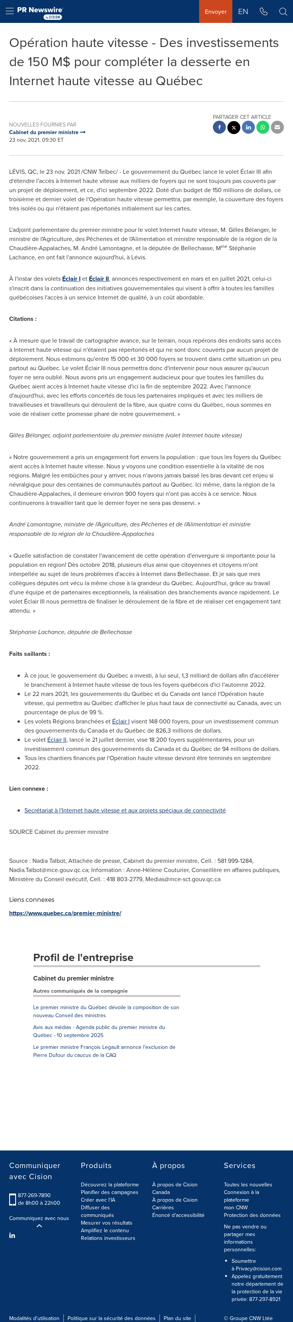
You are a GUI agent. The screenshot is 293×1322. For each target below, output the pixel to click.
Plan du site (177, 1318)
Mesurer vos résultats (106, 1223)
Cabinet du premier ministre (73, 978)
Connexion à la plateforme (241, 1196)
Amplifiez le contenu (105, 1230)
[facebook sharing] (219, 128)
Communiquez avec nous (39, 1218)
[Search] (283, 11)
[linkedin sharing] (248, 128)
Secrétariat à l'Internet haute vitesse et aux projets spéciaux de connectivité (125, 810)
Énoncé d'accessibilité (178, 1215)
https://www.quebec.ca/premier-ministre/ (65, 913)
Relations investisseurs (108, 1238)
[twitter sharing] (233, 128)
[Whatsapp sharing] (262, 128)
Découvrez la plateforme (110, 1184)
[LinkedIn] (13, 1235)
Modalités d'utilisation (34, 1318)
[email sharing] (277, 128)
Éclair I (71, 278)
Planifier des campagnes (109, 1192)
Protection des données (252, 1215)
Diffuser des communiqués (97, 1211)
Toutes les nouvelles (248, 1184)
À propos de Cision (175, 1200)
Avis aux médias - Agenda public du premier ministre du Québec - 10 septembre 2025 (99, 1031)
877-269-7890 (34, 1195)
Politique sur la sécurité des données (112, 1318)
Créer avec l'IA (98, 1200)
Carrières (163, 1207)
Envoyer (216, 11)
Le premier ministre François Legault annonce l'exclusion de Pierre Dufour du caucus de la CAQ (104, 1051)
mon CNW (236, 1207)
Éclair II (99, 278)
